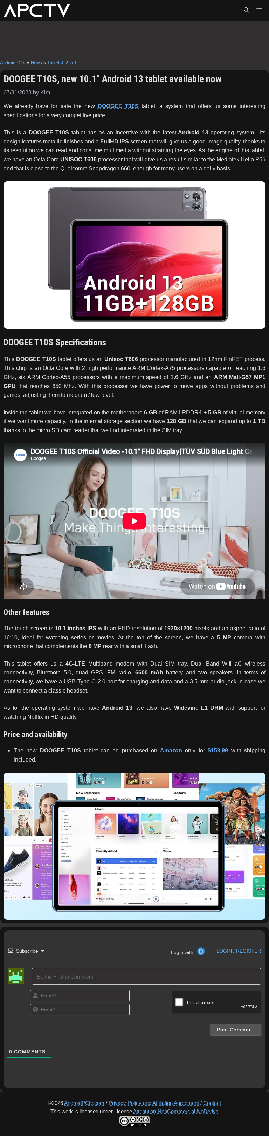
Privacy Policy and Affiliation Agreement (154, 1103)
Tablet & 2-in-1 (62, 62)
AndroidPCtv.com (84, 1103)
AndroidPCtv (13, 62)
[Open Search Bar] (246, 10)
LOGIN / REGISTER (238, 951)
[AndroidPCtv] (37, 10)
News (36, 62)
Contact (212, 1103)
